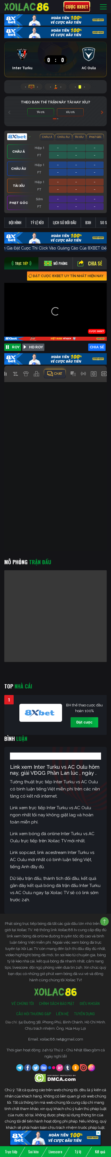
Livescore (55, 1151)
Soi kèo (33, 1151)
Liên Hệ (62, 1013)
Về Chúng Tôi (22, 1003)
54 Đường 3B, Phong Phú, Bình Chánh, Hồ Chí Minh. (62, 1022)
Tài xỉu (79, 137)
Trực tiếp (11, 1151)
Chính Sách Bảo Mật (56, 1003)
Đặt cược (84, 722)
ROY (16, 347)
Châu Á (47, 137)
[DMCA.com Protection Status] (55, 1077)
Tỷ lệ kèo (37, 222)
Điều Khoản (89, 1003)
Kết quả (100, 1151)
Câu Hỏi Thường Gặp (33, 1013)
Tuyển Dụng (84, 1013)
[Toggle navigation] (103, 7)
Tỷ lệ (78, 1151)
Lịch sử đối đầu (64, 222)
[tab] (21, 263)
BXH (88, 222)
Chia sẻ (95, 263)
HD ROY (36, 347)
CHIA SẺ (97, 347)
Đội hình (15, 222)
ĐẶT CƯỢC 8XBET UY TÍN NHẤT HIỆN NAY (68, 276)
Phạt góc (95, 137)
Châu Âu (63, 137)
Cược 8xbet (76, 6)
